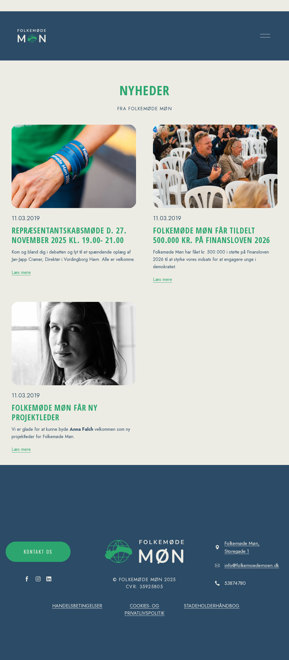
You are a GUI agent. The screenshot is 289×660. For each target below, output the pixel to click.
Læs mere (21, 272)
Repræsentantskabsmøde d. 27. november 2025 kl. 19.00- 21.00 (69, 235)
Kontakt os (38, 551)
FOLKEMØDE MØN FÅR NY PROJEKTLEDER (55, 412)
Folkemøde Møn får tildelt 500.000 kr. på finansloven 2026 (211, 235)
